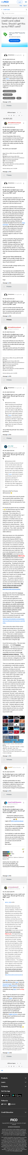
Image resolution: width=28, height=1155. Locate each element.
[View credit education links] (25, 1112)
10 (8, 1052)
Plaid (14, 989)
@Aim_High (8, 902)
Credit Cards (6, 9)
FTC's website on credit (17, 1150)
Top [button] (2, 1070)
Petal (10, 998)
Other (19, 98)
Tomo (7, 78)
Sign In (24, 5)
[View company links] (25, 1086)
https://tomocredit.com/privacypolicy (11, 589)
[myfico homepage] (5, 1)
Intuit (16, 982)
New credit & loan (7, 94)
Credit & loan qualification (9, 91)
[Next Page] (21, 115)
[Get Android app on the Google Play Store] (17, 1095)
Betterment (6, 985)
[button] (23, 55)
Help (21, 5)
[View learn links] (25, 1082)
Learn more (22, 1134)
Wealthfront (14, 985)
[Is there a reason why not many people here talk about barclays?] (17, 112)
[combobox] (14, 13)
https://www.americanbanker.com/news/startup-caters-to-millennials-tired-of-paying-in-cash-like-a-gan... (14, 620)
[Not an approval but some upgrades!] (20, 112)
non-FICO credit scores (9, 98)
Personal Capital (7, 984)
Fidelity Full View (13, 1014)
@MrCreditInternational (17, 821)
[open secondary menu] (26, 2)
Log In (19, 2)
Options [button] (26, 9)
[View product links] (25, 1078)
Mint (6, 980)
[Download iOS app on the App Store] (5, 1095)
